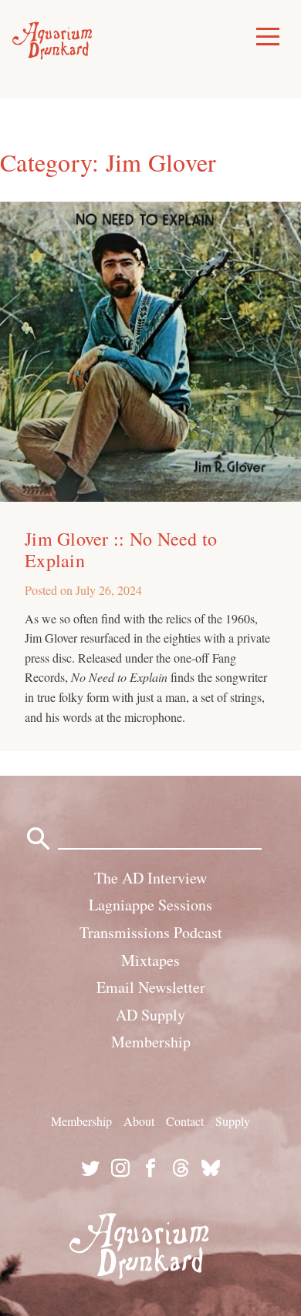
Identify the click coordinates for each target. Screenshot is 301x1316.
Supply (232, 1121)
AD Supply (150, 1014)
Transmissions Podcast (150, 932)
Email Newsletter (150, 987)
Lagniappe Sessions (150, 904)
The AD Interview (150, 877)
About (138, 1121)
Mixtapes (150, 960)
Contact (185, 1121)
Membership (151, 1041)
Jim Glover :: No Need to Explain (121, 549)
